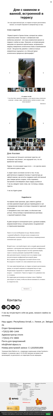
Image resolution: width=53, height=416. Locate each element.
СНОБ (19, 391)
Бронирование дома (27, 386)
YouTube (36, 386)
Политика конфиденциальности (16, 385)
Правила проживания (14, 386)
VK (35, 385)
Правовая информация (14, 384)
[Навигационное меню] (51, 1)
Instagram (37, 384)
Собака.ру (19, 390)
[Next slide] (43, 73)
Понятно (48, 414)
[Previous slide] (9, 73)
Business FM (20, 392)
